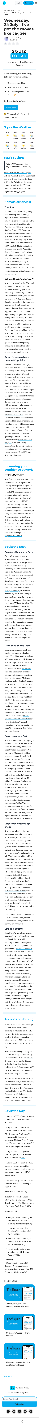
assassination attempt (21, 449)
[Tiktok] (19, 1411)
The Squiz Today (9, 10)
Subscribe (28, 3)
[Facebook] (25, 1411)
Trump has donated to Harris (16, 330)
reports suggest (25, 398)
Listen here (11, 108)
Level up (10, 62)
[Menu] (36, 2)
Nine (23, 1157)
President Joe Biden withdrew (17, 227)
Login (18, 3)
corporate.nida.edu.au (13, 535)
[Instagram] (30, 1411)
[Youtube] (13, 1411)
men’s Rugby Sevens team (22, 1001)
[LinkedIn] (8, 1411)
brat (21, 348)
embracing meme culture (15, 345)
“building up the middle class (17, 286)
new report (21, 765)
